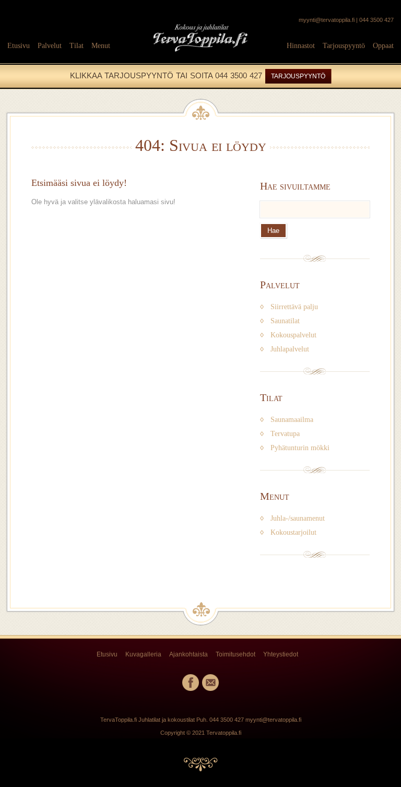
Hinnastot (301, 46)
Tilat (76, 46)
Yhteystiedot (280, 654)
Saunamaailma (291, 420)
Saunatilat (285, 321)
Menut (100, 46)
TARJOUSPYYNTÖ (298, 76)
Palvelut (50, 46)
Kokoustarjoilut (293, 532)
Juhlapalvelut (289, 349)
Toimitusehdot (235, 654)
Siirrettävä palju (294, 307)
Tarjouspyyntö (344, 46)
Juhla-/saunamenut (297, 518)
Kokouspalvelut (293, 335)
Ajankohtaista (188, 654)
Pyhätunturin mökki (299, 448)
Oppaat (383, 46)
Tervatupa (285, 434)
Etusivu (18, 46)
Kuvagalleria (143, 654)
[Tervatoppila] (200, 56)
